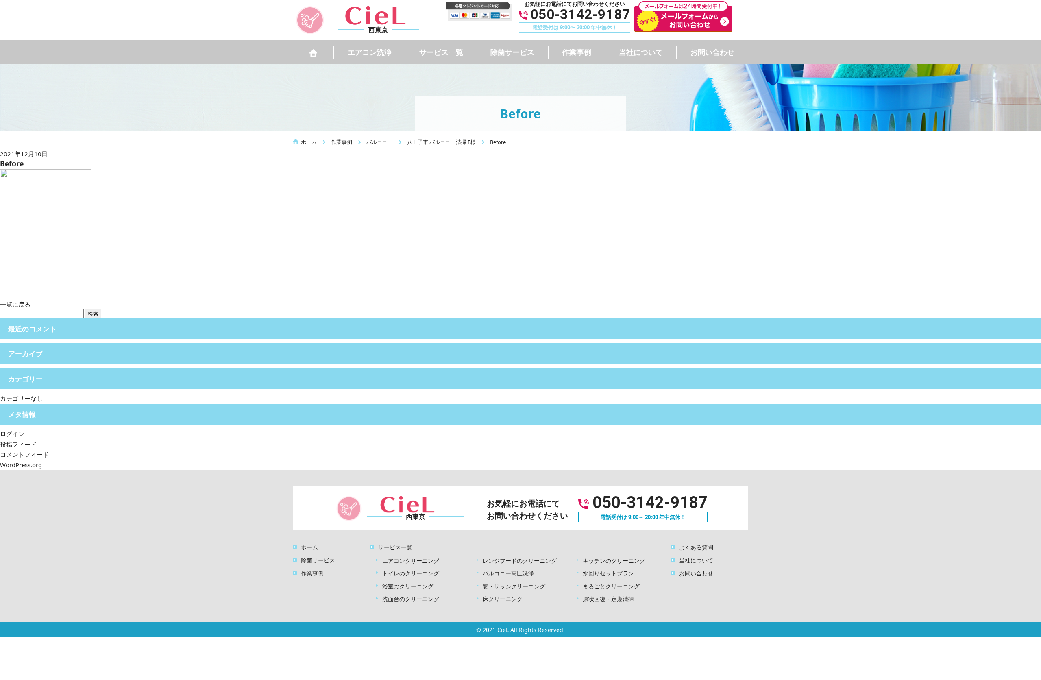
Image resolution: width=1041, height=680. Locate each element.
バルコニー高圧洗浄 (508, 573)
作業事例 (576, 52)
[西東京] (366, 19)
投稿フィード (18, 444)
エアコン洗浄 (370, 52)
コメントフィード (24, 454)
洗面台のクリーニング (410, 599)
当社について (641, 52)
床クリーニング (503, 599)
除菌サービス (512, 52)
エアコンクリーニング (410, 560)
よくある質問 (696, 547)
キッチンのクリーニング (614, 560)
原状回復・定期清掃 (608, 599)
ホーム (309, 547)
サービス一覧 (441, 52)
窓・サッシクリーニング (514, 586)
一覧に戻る (15, 304)
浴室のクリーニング (407, 586)
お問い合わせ (712, 52)
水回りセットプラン (608, 573)
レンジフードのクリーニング (520, 560)
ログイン (12, 433)
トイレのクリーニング (410, 573)
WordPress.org (21, 465)
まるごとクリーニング (611, 586)
